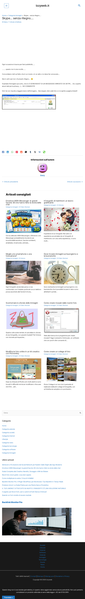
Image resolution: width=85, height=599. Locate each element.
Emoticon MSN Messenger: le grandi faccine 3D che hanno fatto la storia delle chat (31, 468)
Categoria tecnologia (9, 446)
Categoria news (7, 443)
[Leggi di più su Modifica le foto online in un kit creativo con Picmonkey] (23, 369)
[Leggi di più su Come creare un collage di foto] (61, 369)
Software (42, 552)
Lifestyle (5, 439)
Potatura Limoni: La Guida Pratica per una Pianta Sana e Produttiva (25, 485)
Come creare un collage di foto (57, 351)
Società (42, 545)
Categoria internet (8, 436)
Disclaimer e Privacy (62, 576)
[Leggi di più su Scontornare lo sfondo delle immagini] (22, 319)
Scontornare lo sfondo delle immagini (22, 303)
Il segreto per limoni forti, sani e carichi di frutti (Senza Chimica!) (24, 492)
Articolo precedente (10, 182)
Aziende (42, 555)
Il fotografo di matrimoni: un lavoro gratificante (58, 202)
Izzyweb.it (42, 5)
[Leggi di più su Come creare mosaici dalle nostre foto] (61, 320)
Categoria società (8, 432)
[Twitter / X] (35, 152)
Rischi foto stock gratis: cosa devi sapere (16, 475)
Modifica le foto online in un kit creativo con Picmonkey (22, 352)
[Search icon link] (79, 6)
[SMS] (26, 152)
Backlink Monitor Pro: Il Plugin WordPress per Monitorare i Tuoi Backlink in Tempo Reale (32, 482)
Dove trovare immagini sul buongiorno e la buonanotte (61, 255)
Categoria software (9, 449)
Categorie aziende (8, 429)
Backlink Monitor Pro (12, 502)
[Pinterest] (17, 152)
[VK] (40, 152)
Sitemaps (40, 576)
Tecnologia (42, 560)
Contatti (33, 576)
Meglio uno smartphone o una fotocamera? (19, 255)
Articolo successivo (75, 182)
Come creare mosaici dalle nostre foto (60, 303)
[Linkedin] (8, 152)
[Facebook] (3, 152)
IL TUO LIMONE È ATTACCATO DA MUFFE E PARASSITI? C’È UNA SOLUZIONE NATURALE (34, 488)
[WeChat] (44, 152)
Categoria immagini (9, 453)
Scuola (42, 562)
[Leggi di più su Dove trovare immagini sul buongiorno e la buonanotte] (61, 272)
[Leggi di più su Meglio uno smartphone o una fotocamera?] (23, 272)
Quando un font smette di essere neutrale (16, 495)
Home (4, 426)
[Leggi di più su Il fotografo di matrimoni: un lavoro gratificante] (61, 219)
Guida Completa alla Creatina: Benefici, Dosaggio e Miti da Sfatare (25, 471)
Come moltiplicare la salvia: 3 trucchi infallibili (17, 478)
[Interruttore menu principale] (6, 5)
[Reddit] (21, 152)
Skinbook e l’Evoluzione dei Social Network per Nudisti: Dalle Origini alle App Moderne (32, 465)
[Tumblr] (30, 152)
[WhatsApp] (12, 152)
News (43, 565)
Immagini (42, 557)
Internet (42, 550)
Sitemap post (49, 576)
